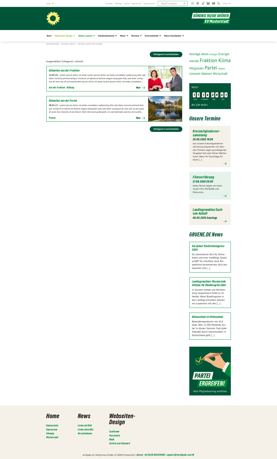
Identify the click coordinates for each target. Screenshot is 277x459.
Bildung (70, 87)
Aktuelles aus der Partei (63, 100)
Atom (205, 54)
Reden (221, 68)
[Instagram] (192, 3)
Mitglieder (197, 68)
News (84, 415)
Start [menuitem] (49, 35)
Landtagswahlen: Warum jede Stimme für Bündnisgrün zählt (209, 283)
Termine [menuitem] (135, 35)
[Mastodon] (198, 3)
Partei (211, 68)
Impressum (136, 3)
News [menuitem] (123, 35)
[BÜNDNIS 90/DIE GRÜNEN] (53, 18)
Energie (213, 54)
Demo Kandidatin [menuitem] (172, 35)
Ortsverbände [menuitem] (151, 35)
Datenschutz (149, 3)
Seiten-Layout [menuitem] (85, 35)
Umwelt (195, 74)
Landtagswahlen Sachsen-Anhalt (208, 211)
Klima (224, 60)
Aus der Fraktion (57, 87)
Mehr (138, 88)
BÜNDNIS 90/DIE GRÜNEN (211, 15)
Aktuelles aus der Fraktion (64, 70)
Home (52, 415)
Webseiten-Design (122, 418)
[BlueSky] (208, 3)
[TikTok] (203, 3)
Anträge (195, 54)
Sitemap (118, 3)
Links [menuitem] (225, 3)
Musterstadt (52, 44)
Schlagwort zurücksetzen (166, 54)
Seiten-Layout (69, 44)
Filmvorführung (203, 177)
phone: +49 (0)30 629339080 (151, 454)
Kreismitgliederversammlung (206, 133)
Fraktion (209, 60)
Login (48, 3)
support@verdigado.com (179, 454)
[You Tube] (213, 3)
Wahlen (207, 74)
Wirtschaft (220, 74)
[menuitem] (109, 3)
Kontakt (109, 3)
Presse (52, 117)
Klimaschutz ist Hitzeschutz (207, 317)
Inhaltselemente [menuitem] (106, 35)
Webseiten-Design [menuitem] (64, 35)
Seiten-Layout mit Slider (90, 44)
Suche (126, 3)
